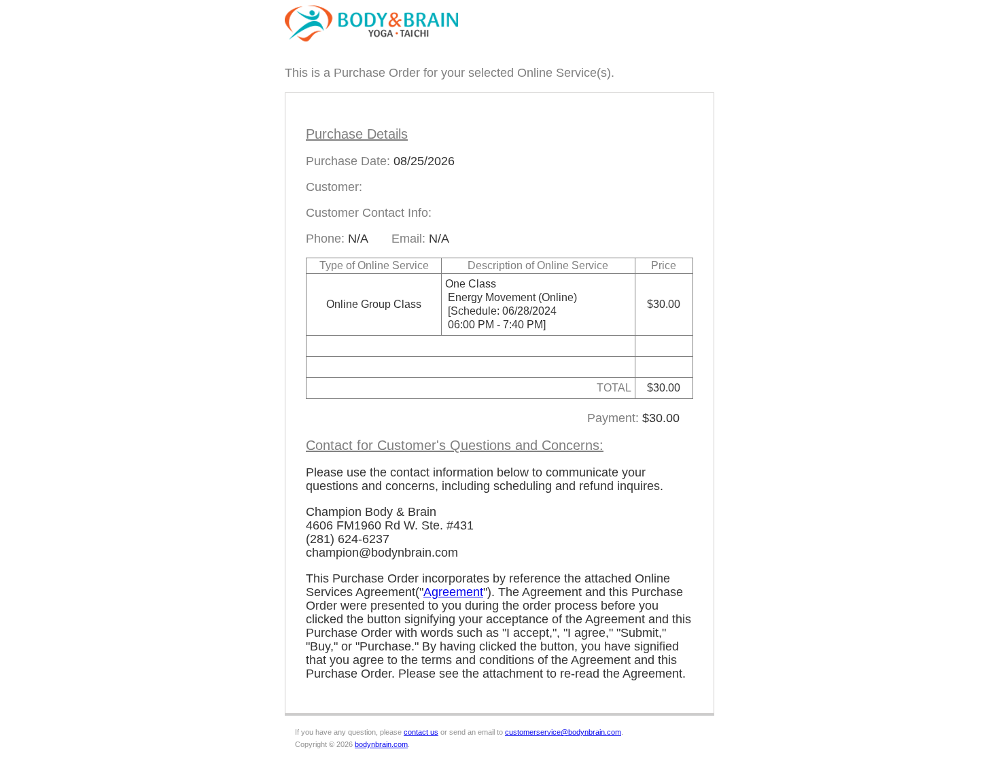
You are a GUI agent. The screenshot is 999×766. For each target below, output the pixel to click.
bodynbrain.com (381, 744)
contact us (421, 732)
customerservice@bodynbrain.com (563, 732)
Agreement (453, 592)
